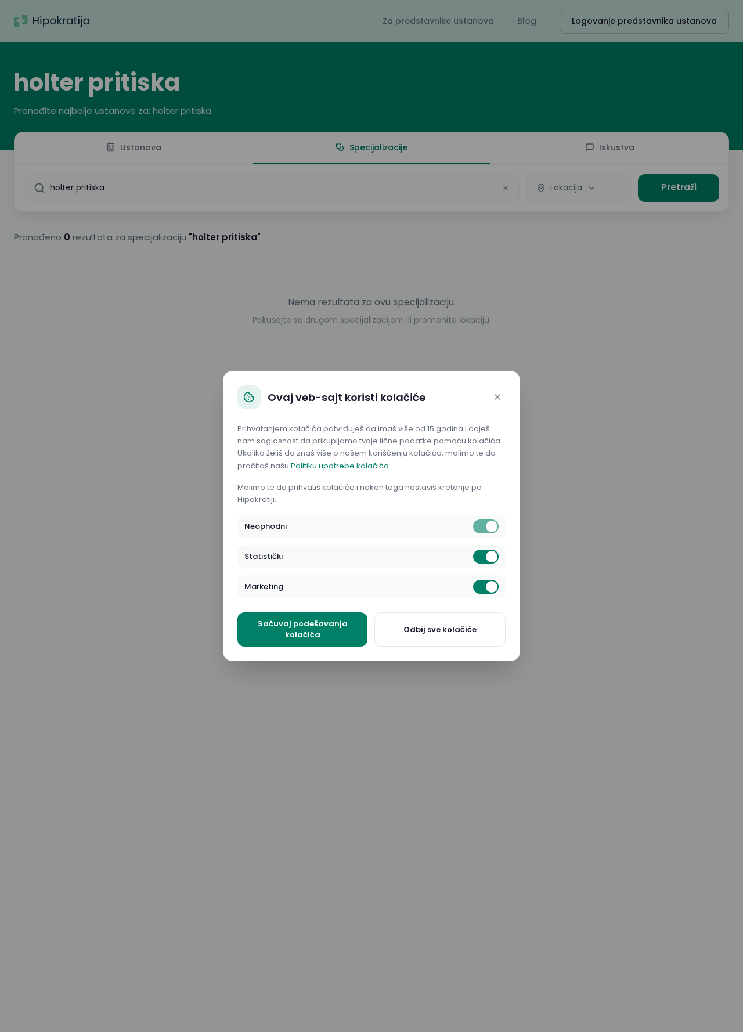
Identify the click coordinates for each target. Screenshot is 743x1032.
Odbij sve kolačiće (440, 629)
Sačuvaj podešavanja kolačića (303, 629)
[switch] (486, 526)
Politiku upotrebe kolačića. (341, 465)
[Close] (497, 397)
